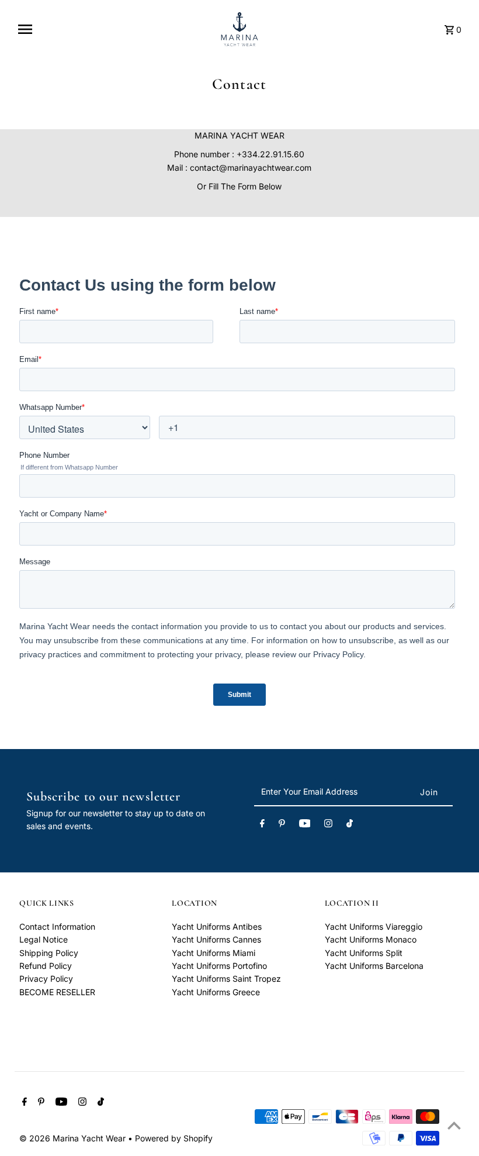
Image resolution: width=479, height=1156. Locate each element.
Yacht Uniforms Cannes (216, 939)
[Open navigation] (113, 29)
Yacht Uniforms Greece (216, 992)
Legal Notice (43, 939)
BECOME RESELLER (57, 992)
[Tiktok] (349, 825)
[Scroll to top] (454, 1125)
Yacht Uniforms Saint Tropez (226, 979)
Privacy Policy (46, 979)
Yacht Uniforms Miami (213, 953)
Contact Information (57, 926)
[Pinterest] (282, 825)
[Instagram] (328, 825)
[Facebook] (262, 825)
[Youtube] (305, 825)
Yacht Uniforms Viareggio (373, 926)
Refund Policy (45, 966)
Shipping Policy (48, 953)
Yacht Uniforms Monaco (370, 939)
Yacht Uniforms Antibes (217, 926)
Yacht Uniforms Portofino (219, 966)
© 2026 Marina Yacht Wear (73, 1138)
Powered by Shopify (174, 1138)
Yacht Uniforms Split (363, 953)
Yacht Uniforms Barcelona (374, 966)
